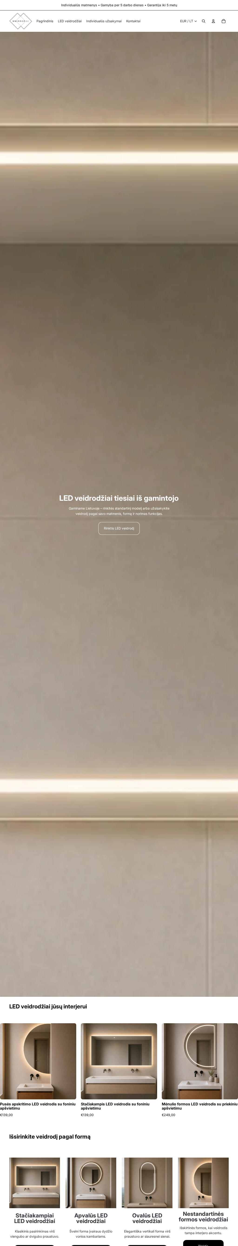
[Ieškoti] (203, 21)
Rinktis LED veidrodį (119, 528)
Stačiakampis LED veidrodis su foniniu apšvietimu (115, 1106)
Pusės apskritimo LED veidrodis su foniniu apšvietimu (38, 1106)
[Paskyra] (213, 21)
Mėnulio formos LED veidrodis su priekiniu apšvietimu (200, 1106)
